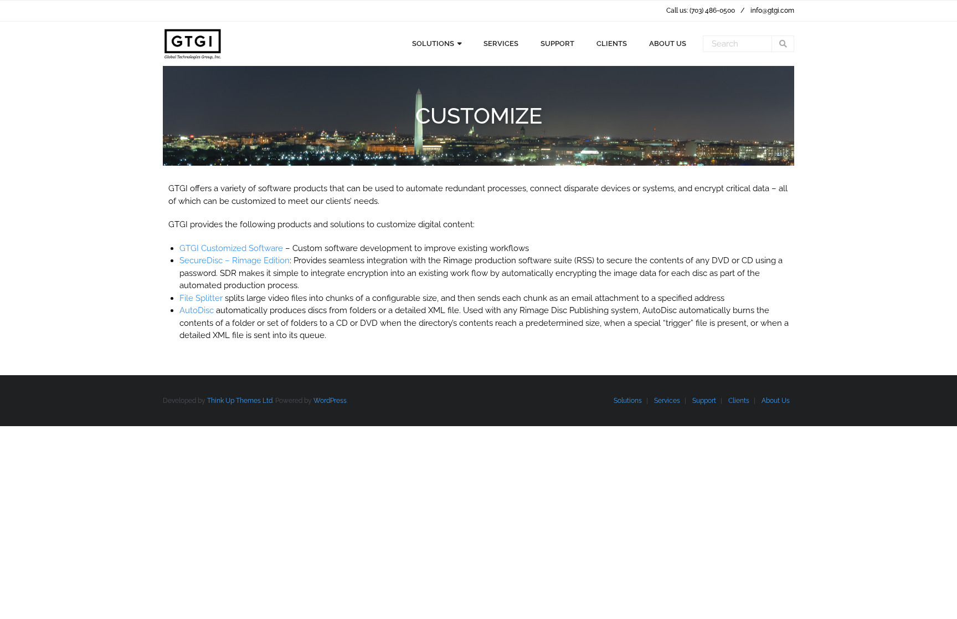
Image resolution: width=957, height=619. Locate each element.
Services (667, 401)
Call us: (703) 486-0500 (700, 10)
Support (704, 401)
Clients (738, 401)
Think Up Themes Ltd (239, 401)
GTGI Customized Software (231, 248)
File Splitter (201, 298)
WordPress (330, 401)
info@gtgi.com (772, 10)
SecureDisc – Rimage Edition (234, 260)
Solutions (628, 401)
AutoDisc (196, 310)
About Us (776, 401)
